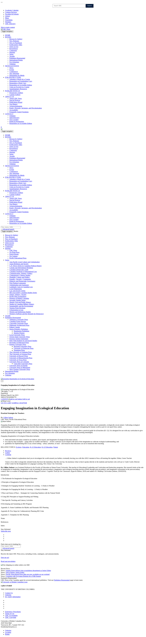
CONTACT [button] (9, 114)
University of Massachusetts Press (20, 358)
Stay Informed (14, 73)
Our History (13, 104)
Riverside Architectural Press (19, 342)
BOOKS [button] (8, 37)
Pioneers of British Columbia (19, 298)
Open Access (13, 47)
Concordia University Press (18, 323)
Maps (7, 18)
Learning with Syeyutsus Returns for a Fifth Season (23, 576)
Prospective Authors (16, 93)
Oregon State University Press (19, 337)
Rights (7, 634)
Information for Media (16, 75)
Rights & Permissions (16, 121)
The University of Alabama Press (20, 352)
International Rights (16, 60)
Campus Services (11, 12)
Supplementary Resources (18, 89)
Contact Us (9, 593)
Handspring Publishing (21, 331)
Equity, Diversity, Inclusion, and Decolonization (25, 108)
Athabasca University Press (18, 319)
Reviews (8, 451)
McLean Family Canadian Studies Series (23, 293)
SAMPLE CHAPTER (19, 403)
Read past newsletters (8, 561)
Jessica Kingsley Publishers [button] (18, 329)
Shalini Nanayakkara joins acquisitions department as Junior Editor (28, 570)
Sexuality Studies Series (17, 300)
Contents (8, 455)
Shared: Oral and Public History (20, 302)
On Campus (13, 256)
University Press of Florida (18, 365)
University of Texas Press (18, 360)
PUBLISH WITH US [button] (12, 91)
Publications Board (15, 102)
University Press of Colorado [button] (19, 362)
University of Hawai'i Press (18, 356)
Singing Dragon (19, 333)
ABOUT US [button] (9, 96)
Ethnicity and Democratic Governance (22, 281)
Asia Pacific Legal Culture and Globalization (24, 262)
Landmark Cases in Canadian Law (21, 287)
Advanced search (8, 229)
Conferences (13, 72)
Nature (55, 447)
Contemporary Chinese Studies (19, 275)
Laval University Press (17, 335)
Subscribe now (6, 531)
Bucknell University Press (22, 346)
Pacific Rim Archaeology (17, 296)
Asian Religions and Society (19, 264)
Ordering (12, 64)
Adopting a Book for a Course (19, 79)
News (11, 68)
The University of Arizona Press (20, 354)
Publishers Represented (17, 58)
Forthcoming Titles (15, 45)
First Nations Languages (17, 283)
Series (11, 54)
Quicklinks (9, 20)
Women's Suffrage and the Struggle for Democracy (26, 314)
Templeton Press (19, 350)
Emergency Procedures (13, 612)
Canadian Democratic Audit (18, 270)
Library (7, 16)
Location (8, 632)
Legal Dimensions (15, 289)
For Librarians (14, 62)
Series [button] (7, 260)
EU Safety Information (13, 597)
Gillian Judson (8, 417)
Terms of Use (9, 614)
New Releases (14, 41)
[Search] (2, 229)
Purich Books (14, 254)
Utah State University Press (23, 364)
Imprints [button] (8, 248)
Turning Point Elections (17, 308)
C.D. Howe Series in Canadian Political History (25, 266)
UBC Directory (10, 24)
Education (25, 447)
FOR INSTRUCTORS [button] (13, 77)
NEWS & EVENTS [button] (12, 66)
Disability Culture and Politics (19, 277)
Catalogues (13, 50)
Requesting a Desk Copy (17, 83)
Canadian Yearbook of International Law (23, 271)
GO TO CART (6, 403)
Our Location (13, 119)
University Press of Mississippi (19, 367)
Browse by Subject (15, 39)
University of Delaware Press (23, 348)
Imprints (12, 52)
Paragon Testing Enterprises (18, 339)
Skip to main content (8, 27)
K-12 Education (35, 447)
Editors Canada (14, 327)
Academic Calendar (11, 10)
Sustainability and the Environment (21, 306)
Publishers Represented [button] (13, 317)
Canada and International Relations (21, 268)
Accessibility (13, 110)
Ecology (18, 447)
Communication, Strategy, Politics (20, 273)
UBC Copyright (10, 617)
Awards (12, 56)
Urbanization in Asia (16, 310)
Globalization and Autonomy (19, 285)
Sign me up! (5, 557)
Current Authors (14, 95)
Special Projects (14, 100)
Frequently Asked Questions (19, 112)
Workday (8, 22)
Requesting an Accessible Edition (20, 85)
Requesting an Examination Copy (20, 81)
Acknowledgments (15, 106)
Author (7, 453)
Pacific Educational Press (17, 258)
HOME (7, 35)
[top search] (2, 2)
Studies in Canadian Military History (21, 304)
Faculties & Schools (12, 14)
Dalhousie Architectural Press (19, 325)
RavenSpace (13, 48)
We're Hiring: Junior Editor (15, 572)
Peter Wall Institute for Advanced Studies (23, 341)
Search (89, 6)
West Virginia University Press (19, 369)
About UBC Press (15, 98)
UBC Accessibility (11, 615)
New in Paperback (15, 43)
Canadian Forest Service (17, 321)
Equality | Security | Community (20, 279)
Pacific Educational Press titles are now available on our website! (28, 574)
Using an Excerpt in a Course (19, 87)
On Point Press (14, 252)
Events (11, 70)
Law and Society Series (17, 291)
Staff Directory (14, 118)
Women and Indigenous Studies (20, 312)
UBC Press (13, 250)
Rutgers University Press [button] (17, 344)
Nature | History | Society (17, 294)
